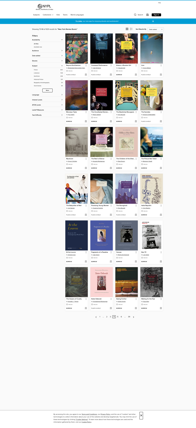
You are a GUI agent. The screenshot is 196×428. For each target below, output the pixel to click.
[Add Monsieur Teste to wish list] (86, 121)
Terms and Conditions (89, 414)
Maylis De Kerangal (123, 255)
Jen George (71, 208)
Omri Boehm (146, 208)
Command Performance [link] (99, 65)
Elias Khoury (121, 161)
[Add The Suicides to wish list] (161, 121)
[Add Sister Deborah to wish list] (111, 308)
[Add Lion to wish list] (161, 75)
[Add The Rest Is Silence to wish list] (111, 168)
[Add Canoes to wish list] (136, 261)
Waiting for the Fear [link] (148, 299)
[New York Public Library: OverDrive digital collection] (44, 7)
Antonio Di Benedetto (149, 114)
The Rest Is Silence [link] (97, 159)
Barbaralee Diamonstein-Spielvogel (77, 68)
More (47, 90)
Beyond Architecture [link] (73, 65)
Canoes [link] (118, 252)
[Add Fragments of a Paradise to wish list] (111, 261)
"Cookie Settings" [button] (82, 419)
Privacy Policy (105, 414)
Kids (58, 15)
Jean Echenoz (97, 68)
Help (159, 3)
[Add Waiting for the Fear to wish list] (161, 308)
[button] (138, 15)
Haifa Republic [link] (146, 206)
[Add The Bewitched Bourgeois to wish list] (136, 121)
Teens (65, 15)
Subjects (36, 15)
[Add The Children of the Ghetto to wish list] (136, 168)
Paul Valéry (71, 114)
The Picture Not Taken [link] (149, 159)
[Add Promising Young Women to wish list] (111, 215)
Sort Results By (141, 29)
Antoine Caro (72, 255)
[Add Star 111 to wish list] (161, 261)
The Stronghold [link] (121, 206)
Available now (38, 47)
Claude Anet (121, 68)
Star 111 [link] (143, 252)
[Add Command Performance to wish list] (111, 75)
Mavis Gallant (97, 114)
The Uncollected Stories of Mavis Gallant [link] (100, 112)
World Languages (77, 15)
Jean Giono (96, 255)
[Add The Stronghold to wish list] (136, 215)
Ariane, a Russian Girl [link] (123, 65)
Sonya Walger (147, 68)
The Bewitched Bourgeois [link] (125, 112)
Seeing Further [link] (121, 299)
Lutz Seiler (146, 255)
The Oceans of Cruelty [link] (74, 299)
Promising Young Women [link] (100, 206)
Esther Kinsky (122, 301)
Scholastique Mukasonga (100, 301)
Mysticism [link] (69, 159)
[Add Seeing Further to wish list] (136, 308)
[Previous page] (96, 317)
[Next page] (134, 317)
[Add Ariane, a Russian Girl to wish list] (136, 75)
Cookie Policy (86, 422)
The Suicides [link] (145, 112)
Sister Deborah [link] (96, 299)
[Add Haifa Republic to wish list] (161, 215)
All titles (36, 44)
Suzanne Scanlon (98, 208)
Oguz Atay (146, 301)
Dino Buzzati (121, 114)
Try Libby (79, 21)
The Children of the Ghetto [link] (125, 159)
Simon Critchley (72, 161)
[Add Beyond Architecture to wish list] (86, 75)
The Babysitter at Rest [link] (73, 206)
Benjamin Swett (147, 161)
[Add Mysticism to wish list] (86, 168)
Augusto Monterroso (99, 161)
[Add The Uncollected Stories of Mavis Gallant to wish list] (111, 121)
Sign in (156, 15)
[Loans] (148, 15)
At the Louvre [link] (71, 252)
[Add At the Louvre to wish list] (86, 261)
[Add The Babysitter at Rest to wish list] (86, 215)
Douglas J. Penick (73, 301)
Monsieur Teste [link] (71, 112)
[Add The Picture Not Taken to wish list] (161, 168)
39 (129, 317)
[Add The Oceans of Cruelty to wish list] (86, 308)
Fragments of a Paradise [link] (99, 252)
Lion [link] (142, 65)
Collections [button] (47, 15)
